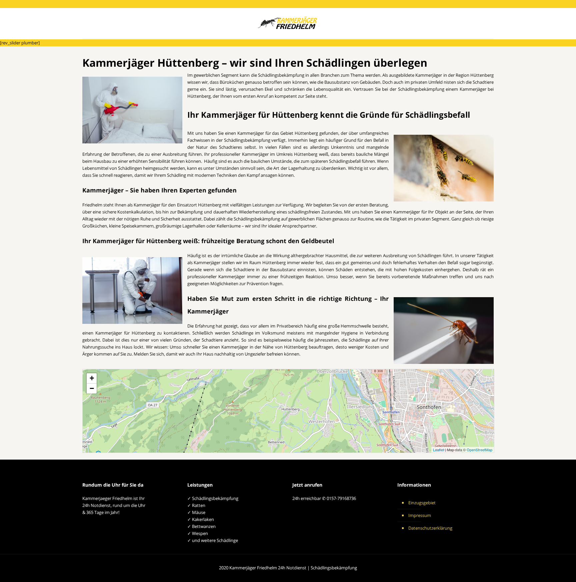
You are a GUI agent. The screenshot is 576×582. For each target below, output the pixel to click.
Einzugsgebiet (422, 503)
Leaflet (438, 449)
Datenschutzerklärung (430, 528)
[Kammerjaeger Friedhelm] (288, 23)
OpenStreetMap (479, 449)
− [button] (92, 388)
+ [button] (92, 378)
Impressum (419, 515)
